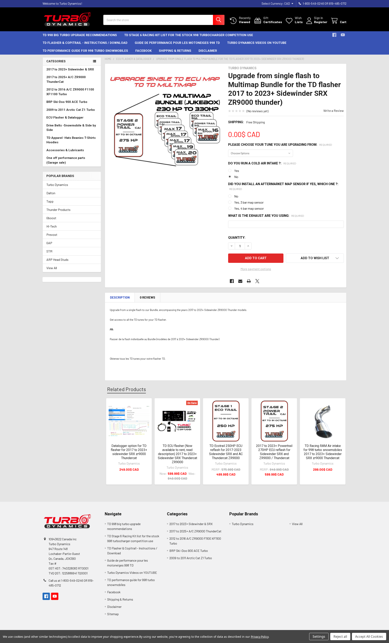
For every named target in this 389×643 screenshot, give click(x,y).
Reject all (340, 636)
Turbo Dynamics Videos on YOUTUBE (256, 43)
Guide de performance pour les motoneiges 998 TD (177, 43)
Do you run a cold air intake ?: (262, 163)
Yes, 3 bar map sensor (249, 202)
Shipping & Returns (175, 51)
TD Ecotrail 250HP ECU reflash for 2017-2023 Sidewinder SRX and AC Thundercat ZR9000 (226, 452)
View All (51, 268)
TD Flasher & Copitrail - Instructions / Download (85, 43)
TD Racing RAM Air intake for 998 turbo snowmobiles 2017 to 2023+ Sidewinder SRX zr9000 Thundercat (323, 452)
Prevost (51, 234)
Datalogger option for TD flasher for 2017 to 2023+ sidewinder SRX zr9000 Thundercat (129, 452)
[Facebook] (334, 35)
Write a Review (333, 110)
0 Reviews (147, 297)
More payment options (255, 269)
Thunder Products (58, 209)
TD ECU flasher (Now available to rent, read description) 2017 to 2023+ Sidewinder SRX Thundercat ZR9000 (177, 454)
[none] (165, 124)
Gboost (51, 218)
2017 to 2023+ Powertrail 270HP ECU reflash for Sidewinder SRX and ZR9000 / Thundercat (274, 452)
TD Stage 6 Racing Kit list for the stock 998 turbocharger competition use (188, 35)
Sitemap (113, 614)
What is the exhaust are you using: (266, 216)
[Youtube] (342, 35)
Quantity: (236, 238)
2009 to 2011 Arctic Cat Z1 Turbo (70, 110)
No (236, 177)
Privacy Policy (259, 637)
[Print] (248, 281)
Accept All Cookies (369, 636)
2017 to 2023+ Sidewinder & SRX (70, 69)
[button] (315, 258)
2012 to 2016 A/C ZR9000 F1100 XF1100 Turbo (70, 92)
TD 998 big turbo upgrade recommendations (80, 35)
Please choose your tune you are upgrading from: (280, 145)
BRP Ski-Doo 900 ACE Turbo (66, 102)
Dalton (50, 193)
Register (320, 22)
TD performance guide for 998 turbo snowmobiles (85, 51)
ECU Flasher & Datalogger (64, 117)
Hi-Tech (51, 226)
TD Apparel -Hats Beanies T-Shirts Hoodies (71, 140)
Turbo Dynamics (57, 185)
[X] (257, 281)
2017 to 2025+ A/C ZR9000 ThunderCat (66, 79)
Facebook (143, 51)
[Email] (240, 281)
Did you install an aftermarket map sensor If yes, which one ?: (283, 186)
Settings (319, 636)
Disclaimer (208, 51)
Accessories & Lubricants (65, 150)
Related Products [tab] (126, 389)
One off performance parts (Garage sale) (65, 160)
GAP (49, 243)
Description (120, 297)
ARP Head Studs (57, 259)
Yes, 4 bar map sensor (249, 208)
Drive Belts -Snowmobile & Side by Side (71, 128)
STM (49, 251)
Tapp (49, 201)
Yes (236, 171)
